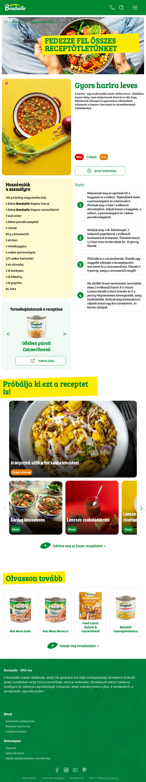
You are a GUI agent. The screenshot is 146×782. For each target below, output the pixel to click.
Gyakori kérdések (15, 753)
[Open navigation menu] (135, 7)
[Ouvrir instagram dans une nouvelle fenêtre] (66, 771)
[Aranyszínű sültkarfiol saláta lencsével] (73, 475)
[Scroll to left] (4, 508)
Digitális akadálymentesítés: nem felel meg (28, 758)
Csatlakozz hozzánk (16, 731)
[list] (73, 508)
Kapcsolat (11, 748)
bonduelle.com (77, 778)
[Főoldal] (5, 21)
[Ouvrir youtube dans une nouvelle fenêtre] (75, 771)
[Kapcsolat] (112, 7)
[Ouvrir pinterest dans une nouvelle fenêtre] (84, 771)
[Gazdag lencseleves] (35, 533)
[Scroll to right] (141, 508)
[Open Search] (121, 7)
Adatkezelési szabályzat (53, 778)
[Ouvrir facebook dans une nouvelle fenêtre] (57, 771)
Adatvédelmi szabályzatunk (20, 721)
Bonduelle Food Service (18, 726)
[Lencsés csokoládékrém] (92, 533)
